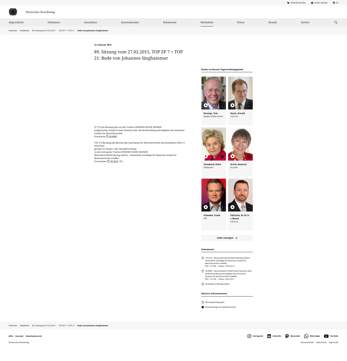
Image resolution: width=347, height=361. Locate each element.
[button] (335, 2)
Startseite (13, 30)
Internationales (130, 22)
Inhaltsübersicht (34, 336)
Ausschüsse (90, 22)
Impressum (333, 342)
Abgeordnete (16, 22)
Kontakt (19, 336)
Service (305, 22)
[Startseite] (32, 12)
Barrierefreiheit (307, 342)
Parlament (54, 22)
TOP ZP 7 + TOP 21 (66, 30)
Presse (241, 22)
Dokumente (170, 22)
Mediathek (207, 22)
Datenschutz (321, 342)
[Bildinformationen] (222, 105)
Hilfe (11, 336)
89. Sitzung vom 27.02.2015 (43, 30)
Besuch (273, 22)
